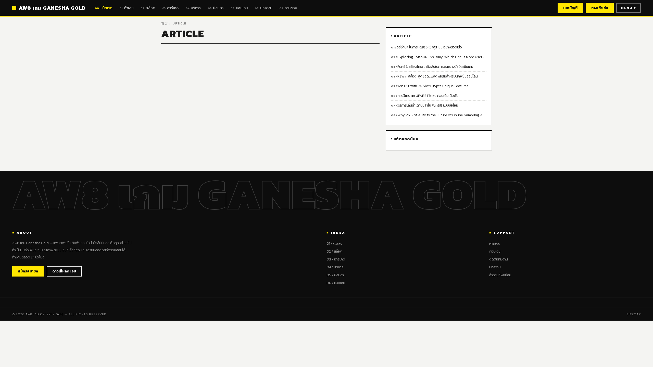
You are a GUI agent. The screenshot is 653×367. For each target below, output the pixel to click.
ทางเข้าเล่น (599, 8)
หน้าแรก (103, 8)
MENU (628, 7)
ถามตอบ (288, 8)
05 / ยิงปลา (335, 275)
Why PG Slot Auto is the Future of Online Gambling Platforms (442, 115)
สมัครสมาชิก (28, 271)
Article (179, 23)
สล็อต (148, 8)
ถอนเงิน (494, 251)
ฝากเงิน (494, 243)
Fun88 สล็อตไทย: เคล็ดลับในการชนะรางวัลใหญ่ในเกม (435, 66)
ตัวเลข (126, 8)
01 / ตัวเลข (334, 243)
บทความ (263, 8)
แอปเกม (239, 8)
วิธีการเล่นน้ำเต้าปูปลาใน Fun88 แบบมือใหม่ (427, 105)
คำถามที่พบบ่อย (500, 275)
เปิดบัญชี (570, 8)
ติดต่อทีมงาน (498, 259)
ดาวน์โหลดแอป (64, 271)
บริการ (193, 8)
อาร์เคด (170, 8)
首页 (164, 23)
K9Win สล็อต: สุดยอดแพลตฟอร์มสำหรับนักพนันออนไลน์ (437, 76)
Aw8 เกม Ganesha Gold (45, 314)
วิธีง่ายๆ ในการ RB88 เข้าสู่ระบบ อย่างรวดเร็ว (429, 47)
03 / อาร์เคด (335, 259)
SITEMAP (633, 314)
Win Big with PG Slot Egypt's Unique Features (433, 86)
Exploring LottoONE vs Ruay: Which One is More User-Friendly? (441, 57)
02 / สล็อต (334, 251)
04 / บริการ (335, 267)
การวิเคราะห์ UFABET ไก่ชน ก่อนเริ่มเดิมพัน (428, 95)
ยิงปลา (215, 8)
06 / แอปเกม (335, 283)
